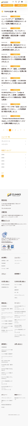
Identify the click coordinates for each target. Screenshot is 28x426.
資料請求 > (4, 344)
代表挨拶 (3, 263)
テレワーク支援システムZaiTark (20, 335)
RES (16, 287)
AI (2, 176)
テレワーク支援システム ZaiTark (6, 377)
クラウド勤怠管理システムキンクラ (20, 331)
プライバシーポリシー (6, 240)
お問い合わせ (20, 5)
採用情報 (17, 273)
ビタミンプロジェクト (20, 295)
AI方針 (2, 407)
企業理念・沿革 (4, 260)
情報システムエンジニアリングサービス (20, 321)
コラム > (3, 273)
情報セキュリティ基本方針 (6, 401)
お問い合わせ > (18, 344)
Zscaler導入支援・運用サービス (7, 309)
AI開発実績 (3, 347)
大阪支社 (4, 212)
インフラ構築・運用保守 (6, 321)
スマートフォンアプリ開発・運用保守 (6, 327)
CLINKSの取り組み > (20, 281)
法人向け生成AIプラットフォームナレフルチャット (20, 308)
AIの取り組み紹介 (5, 284)
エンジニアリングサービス (6, 313)
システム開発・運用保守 (6, 323)
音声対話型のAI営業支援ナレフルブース (20, 312)
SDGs (16, 297)
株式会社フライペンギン (20, 397)
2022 (2, 167)
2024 (2, 161)
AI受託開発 (3, 306)
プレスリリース (5, 141)
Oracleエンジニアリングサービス (6, 317)
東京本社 (4, 200)
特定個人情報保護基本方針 (7, 242)
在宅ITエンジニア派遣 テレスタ (7, 373)
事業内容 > (4, 303)
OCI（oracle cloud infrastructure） (5, 361)
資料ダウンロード (7, 5)
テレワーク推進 (18, 284)
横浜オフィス (5, 220)
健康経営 (17, 289)
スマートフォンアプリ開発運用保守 (6, 350)
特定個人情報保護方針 (6, 404)
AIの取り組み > (5, 281)
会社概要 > (4, 257)
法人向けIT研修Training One (18, 326)
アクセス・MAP (5, 268)
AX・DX (16, 292)
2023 (2, 164)
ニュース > (17, 257)
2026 (2, 154)
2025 (2, 157)
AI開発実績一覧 (5, 287)
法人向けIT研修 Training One (6, 369)
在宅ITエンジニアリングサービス (20, 316)
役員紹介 (3, 265)
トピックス (4, 144)
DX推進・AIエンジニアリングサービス (7, 331)
